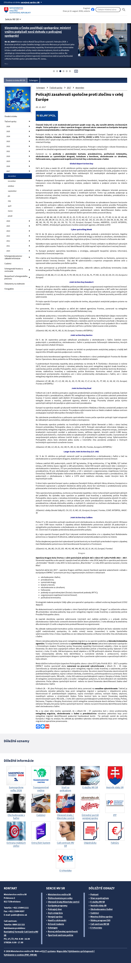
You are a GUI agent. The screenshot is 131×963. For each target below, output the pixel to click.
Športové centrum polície (60, 935)
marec (10, 211)
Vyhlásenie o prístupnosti (81, 951)
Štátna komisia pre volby (60, 898)
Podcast (94, 894)
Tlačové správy (10, 121)
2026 (8, 126)
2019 (8, 161)
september (12, 191)
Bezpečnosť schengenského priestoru (16, 277)
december (12, 176)
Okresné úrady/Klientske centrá (63, 901)
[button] (13, 18)
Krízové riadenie (56, 924)
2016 (8, 221)
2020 (8, 156)
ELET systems (49, 951)
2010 (8, 251)
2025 (8, 131)
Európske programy (57, 905)
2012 (8, 241)
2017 (8, 171)
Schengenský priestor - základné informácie (13, 257)
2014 (8, 231)
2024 (8, 136)
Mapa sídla (62, 951)
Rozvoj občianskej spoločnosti (63, 931)
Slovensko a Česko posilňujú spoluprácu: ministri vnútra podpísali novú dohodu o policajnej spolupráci (38, 32)
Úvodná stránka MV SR (15, 80)
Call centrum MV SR (99, 924)
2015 (8, 226)
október (11, 186)
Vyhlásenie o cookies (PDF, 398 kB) (20, 954)
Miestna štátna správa (101, 916)
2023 (8, 141)
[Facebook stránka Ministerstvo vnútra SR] (92, 9)
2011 (8, 246)
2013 (8, 236)
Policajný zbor (55, 909)
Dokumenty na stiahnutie (14, 283)
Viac (6, 64)
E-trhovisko (96, 927)
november (12, 181)
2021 (8, 151)
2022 (8, 146)
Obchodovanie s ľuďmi (101, 909)
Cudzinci (7, 263)
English (86, 8)
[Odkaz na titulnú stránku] (18, 9)
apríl (9, 206)
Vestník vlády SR (98, 905)
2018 (8, 166)
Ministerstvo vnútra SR (59, 894)
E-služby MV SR (97, 901)
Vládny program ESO (100, 920)
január (10, 216)
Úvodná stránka (10, 116)
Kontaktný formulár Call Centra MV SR (21, 933)
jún (9, 196)
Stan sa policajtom (99, 898)
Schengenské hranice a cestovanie (13, 269)
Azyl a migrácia (55, 913)
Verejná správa (55, 916)
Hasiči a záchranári (57, 920)
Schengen (33, 80)
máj (9, 201)
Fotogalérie (9, 289)
